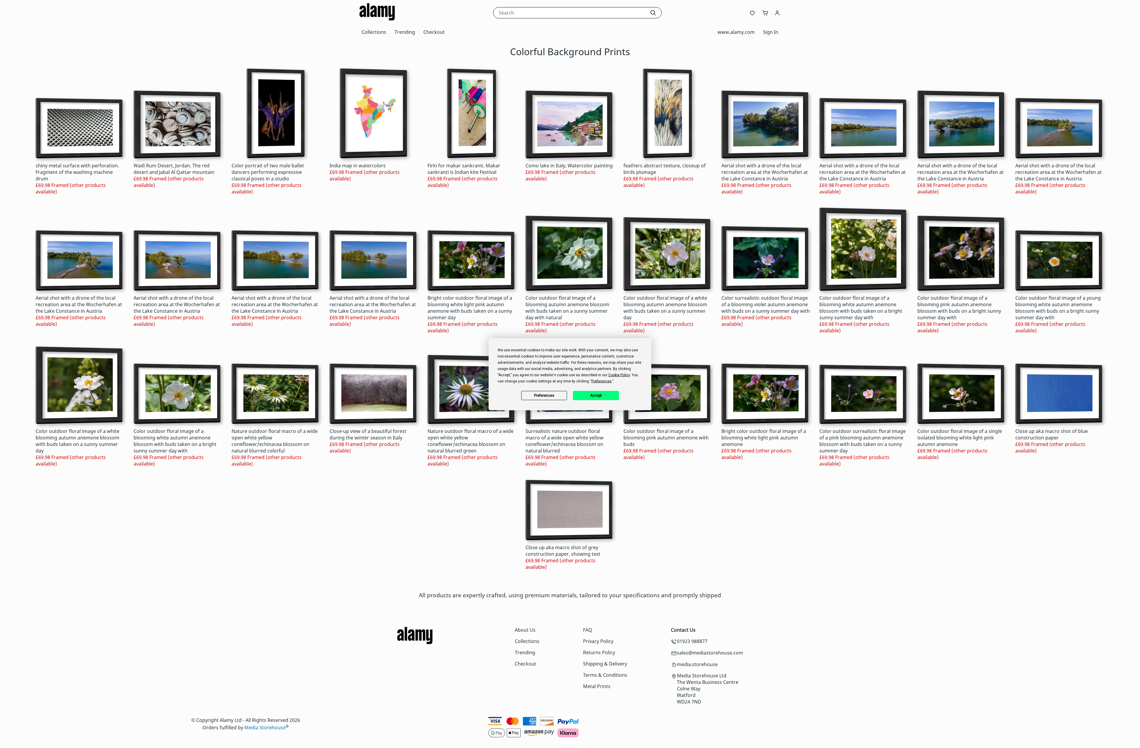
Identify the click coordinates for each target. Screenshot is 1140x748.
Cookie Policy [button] (619, 375)
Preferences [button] (601, 381)
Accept (596, 395)
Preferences (544, 395)
